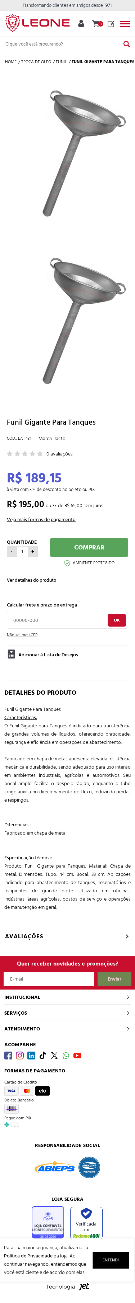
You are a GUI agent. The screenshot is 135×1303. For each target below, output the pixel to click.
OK (117, 620)
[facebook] (8, 1055)
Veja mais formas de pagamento (41, 519)
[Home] (37, 21)
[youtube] (77, 1055)
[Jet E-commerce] (67, 1290)
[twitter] (54, 1055)
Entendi (111, 1260)
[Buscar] (126, 44)
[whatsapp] (66, 1055)
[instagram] (20, 1055)
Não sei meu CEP (22, 635)
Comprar (89, 547)
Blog (110, 24)
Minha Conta (81, 23)
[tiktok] (43, 1055)
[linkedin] (31, 1055)
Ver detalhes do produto (31, 580)
